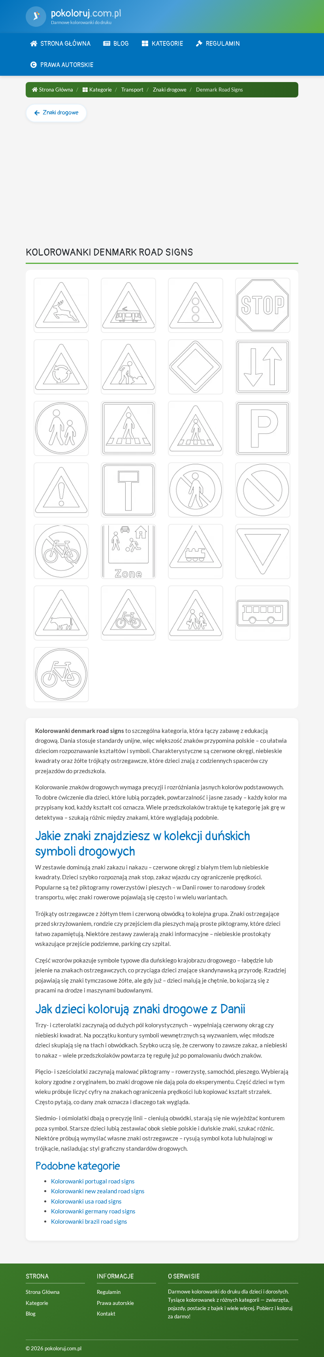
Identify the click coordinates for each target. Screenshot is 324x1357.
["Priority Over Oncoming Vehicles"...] (262, 366)
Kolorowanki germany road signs (93, 1211)
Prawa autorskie (115, 1303)
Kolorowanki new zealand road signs (98, 1190)
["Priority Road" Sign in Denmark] (195, 366)
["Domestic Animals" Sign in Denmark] (61, 613)
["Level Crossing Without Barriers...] (195, 551)
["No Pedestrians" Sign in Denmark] (195, 490)
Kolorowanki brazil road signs (89, 1221)
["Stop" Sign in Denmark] (262, 305)
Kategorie (100, 89)
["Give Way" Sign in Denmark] (262, 551)
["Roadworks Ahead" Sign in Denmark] (128, 366)
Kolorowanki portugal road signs (93, 1181)
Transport (132, 89)
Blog (31, 1313)
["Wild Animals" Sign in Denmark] (61, 305)
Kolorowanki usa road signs (86, 1201)
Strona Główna (56, 89)
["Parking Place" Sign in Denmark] (262, 428)
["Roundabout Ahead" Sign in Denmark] (61, 366)
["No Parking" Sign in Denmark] (262, 490)
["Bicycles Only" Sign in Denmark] (61, 674)
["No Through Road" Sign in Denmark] (128, 490)
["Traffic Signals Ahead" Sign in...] (195, 305)
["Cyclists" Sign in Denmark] (128, 613)
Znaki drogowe (169, 89)
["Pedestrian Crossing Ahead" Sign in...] (195, 428)
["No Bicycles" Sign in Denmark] (61, 551)
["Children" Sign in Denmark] (195, 613)
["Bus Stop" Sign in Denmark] (262, 613)
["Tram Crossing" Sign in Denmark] (128, 305)
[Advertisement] (162, 188)
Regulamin (109, 1292)
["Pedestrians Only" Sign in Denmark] (61, 428)
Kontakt (106, 1313)
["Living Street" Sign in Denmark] (128, 551)
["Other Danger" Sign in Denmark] (61, 490)
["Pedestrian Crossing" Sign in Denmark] (128, 428)
